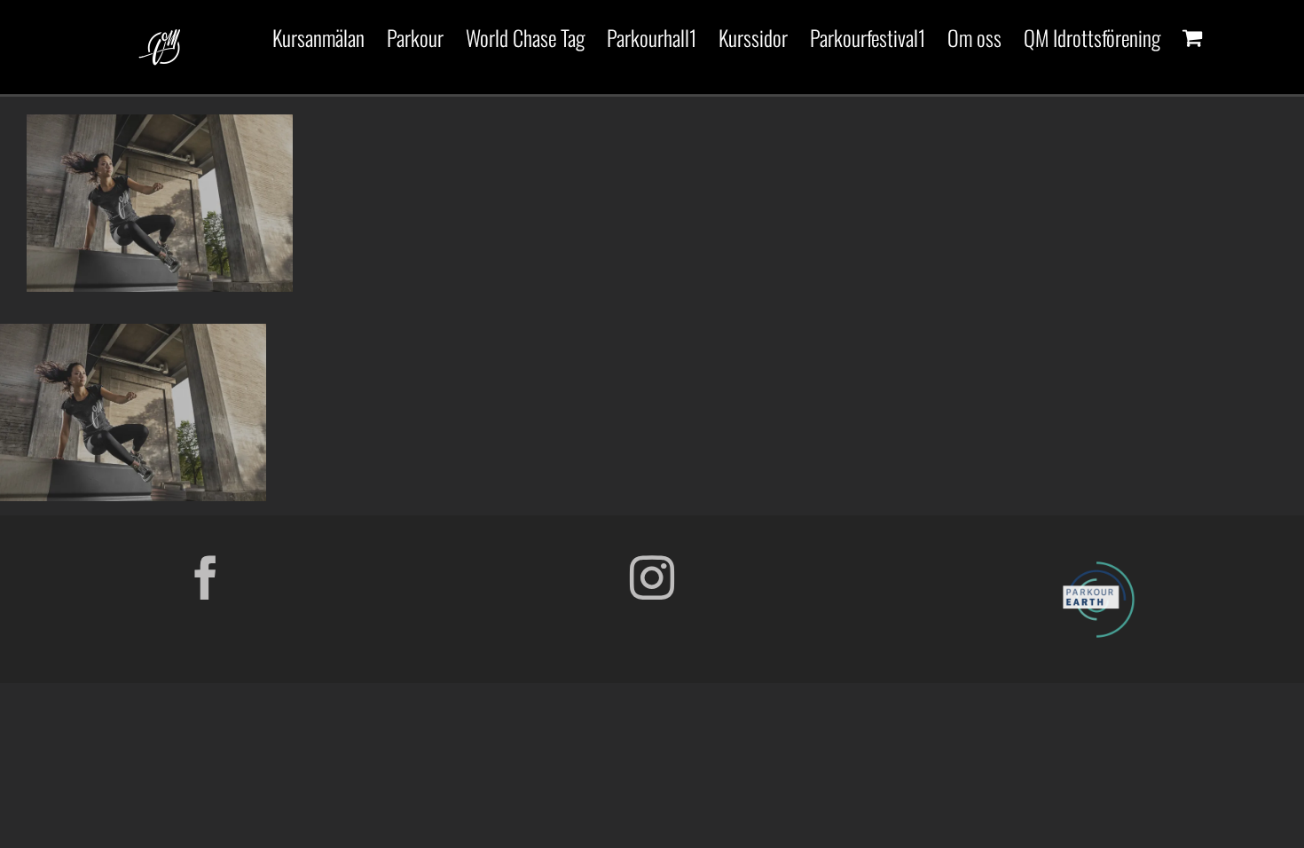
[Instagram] (652, 577)
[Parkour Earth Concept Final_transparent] (1098, 562)
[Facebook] (206, 577)
